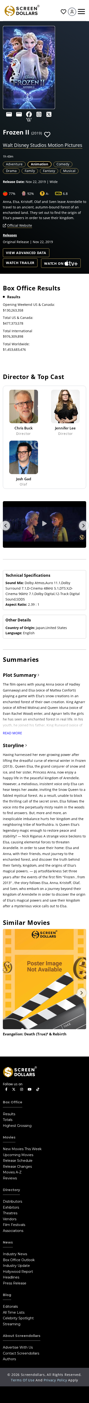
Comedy (62, 164)
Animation (39, 164)
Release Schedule (18, 1160)
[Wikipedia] (29, 120)
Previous (5, 525)
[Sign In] (72, 12)
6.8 (65, 193)
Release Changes (17, 1166)
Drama (11, 170)
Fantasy (49, 170)
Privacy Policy (55, 1380)
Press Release (14, 1283)
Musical (69, 170)
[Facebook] (29, 114)
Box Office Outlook (19, 1260)
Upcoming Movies (18, 1155)
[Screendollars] (22, 10)
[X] (49, 114)
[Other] (9, 114)
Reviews (10, 1178)
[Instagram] (39, 114)
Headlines (11, 1277)
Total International (17, 331)
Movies (9, 1137)
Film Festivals (14, 1225)
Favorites (63, 11)
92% (30, 193)
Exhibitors (11, 1207)
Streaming (11, 1324)
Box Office (12, 1102)
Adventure (14, 164)
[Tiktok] (37, 1089)
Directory (11, 1190)
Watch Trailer (20, 262)
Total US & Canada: (18, 317)
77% (12, 193)
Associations (13, 1231)
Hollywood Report (18, 1271)
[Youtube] (30, 1089)
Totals (7, 1120)
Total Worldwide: (16, 344)
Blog (7, 1295)
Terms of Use (22, 1380)
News (8, 1242)
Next (83, 525)
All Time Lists (13, 1312)
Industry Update (16, 1266)
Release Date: (14, 181)
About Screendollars (21, 1336)
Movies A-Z (12, 1172)
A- (47, 193)
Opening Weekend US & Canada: (29, 304)
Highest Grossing (17, 1126)
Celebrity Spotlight (18, 1318)
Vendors (9, 1219)
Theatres (10, 1213)
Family (30, 170)
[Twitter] (13, 1089)
